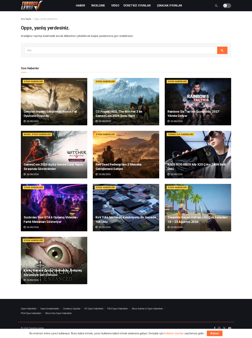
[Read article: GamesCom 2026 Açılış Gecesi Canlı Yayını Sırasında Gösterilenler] (54, 154)
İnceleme (98, 5)
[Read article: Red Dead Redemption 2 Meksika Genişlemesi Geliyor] (126, 154)
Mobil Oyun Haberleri (37, 134)
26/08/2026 (32, 121)
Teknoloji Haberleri (180, 134)
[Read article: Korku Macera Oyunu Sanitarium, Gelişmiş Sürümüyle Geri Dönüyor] (54, 260)
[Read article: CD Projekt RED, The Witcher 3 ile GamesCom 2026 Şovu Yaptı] (126, 101)
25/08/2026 (104, 174)
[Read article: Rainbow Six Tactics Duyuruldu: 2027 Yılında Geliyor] (198, 101)
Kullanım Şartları (174, 333)
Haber (80, 5)
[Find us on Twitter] (224, 328)
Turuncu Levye (36, 328)
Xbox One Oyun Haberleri (58, 313)
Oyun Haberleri (33, 81)
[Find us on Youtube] (229, 328)
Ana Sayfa (26, 19)
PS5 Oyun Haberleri (117, 308)
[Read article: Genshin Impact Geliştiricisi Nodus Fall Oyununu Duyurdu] (54, 101)
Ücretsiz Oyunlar (137, 5)
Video (115, 5)
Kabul (214, 333)
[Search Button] (216, 5)
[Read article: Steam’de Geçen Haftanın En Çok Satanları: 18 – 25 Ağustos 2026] (198, 207)
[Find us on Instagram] (219, 328)
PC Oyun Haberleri (93, 308)
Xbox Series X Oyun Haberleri (147, 308)
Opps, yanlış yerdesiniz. (46, 19)
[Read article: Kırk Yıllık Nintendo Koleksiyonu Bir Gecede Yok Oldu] (126, 207)
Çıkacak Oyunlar (169, 5)
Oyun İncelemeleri (49, 308)
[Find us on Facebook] (214, 328)
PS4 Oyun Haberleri (31, 313)
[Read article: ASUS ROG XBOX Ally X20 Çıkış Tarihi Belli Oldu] (198, 154)
